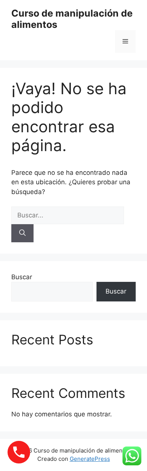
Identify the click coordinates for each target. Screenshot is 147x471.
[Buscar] (22, 233)
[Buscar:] (67, 215)
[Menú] (125, 41)
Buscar (21, 277)
